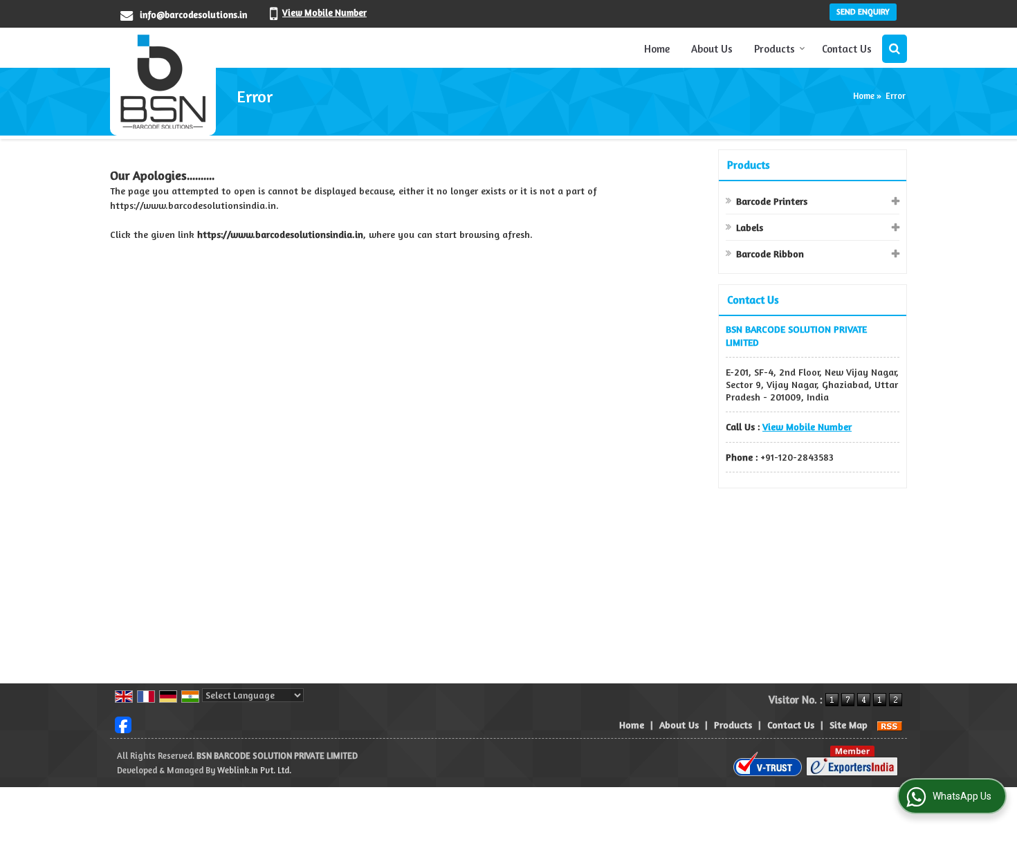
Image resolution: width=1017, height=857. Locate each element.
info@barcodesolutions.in (193, 14)
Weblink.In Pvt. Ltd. (254, 770)
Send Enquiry (863, 12)
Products (774, 48)
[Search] (894, 49)
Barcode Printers (771, 201)
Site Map (849, 724)
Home (657, 48)
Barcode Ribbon (770, 253)
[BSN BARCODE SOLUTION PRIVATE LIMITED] (162, 82)
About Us (712, 48)
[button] (324, 12)
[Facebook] (123, 723)
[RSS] (889, 724)
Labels (749, 227)
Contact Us (847, 48)
